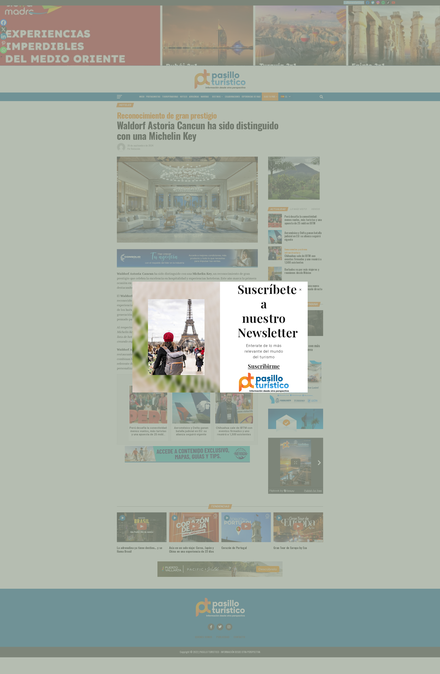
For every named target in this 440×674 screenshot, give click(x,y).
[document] (220, 337)
